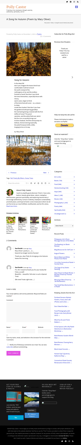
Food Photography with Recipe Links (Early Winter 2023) (62, 313)
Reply (30, 248)
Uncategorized (60, 214)
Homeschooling (61, 188)
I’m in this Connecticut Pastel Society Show (63, 263)
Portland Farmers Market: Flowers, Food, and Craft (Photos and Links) (62, 299)
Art (57, 177)
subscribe (9, 347)
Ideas (58, 195)
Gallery (65, 438)
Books (58, 181)
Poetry (39, 34)
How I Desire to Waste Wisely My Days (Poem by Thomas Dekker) (63, 274)
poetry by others (18, 178)
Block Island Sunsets (62, 349)
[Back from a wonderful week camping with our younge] (31, 399)
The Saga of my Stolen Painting (61, 268)
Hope (58, 192)
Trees (31, 178)
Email (24, 327)
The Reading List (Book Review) (62, 245)
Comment (9, 300)
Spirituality (59, 210)
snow (27, 178)
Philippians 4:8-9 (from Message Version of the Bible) (64, 240)
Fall (11, 178)
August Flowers (59, 253)
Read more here (11, 206)
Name (8, 327)
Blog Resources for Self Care (63, 250)
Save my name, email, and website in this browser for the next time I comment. (28, 339)
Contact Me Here (63, 436)
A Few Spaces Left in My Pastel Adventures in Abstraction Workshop (64, 329)
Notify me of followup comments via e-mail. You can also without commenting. (26, 346)
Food (57, 184)
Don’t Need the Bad (61, 306)
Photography (61, 203)
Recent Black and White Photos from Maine (62, 258)
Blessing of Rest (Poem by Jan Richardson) (62, 280)
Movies (58, 199)
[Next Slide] (72, 77)
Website (40, 327)
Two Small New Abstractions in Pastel (63, 286)
